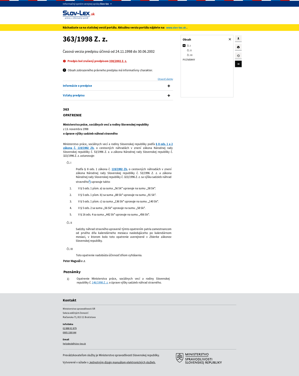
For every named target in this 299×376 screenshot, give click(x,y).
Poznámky (189, 59)
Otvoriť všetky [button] (165, 78)
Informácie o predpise (77, 85)
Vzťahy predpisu (74, 95)
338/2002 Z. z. (118, 61)
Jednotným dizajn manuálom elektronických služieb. (122, 362)
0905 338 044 (69, 332)
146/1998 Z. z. (100, 282)
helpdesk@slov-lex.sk (74, 343)
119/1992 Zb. (120, 169)
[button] (230, 39)
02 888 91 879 (70, 328)
